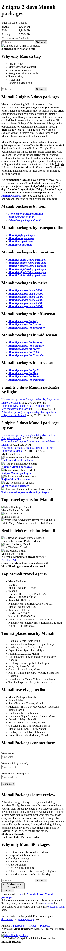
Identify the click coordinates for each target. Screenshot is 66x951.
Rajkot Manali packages (15, 479)
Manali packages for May (23, 373)
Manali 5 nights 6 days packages (27, 269)
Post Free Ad (8, 560)
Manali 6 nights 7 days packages (27, 272)
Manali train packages (21, 238)
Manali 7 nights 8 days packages (27, 275)
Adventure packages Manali (24, 220)
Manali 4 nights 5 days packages (27, 265)
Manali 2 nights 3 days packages (27, 259)
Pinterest (45, 925)
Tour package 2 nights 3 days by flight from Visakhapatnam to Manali (25, 407)
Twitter (32, 925)
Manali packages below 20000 (25, 299)
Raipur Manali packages (16, 473)
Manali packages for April (23, 370)
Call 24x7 (7, 890)
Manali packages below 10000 (25, 293)
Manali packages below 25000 (25, 303)
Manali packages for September (26, 327)
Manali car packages (20, 244)
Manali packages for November (26, 355)
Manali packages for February (26, 345)
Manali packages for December (26, 379)
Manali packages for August (24, 324)
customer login (56, 906)
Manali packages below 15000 (25, 296)
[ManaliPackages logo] (14, 935)
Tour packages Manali (21, 216)
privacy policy (26, 919)
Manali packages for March (24, 348)
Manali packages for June (23, 376)
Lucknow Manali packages (17, 460)
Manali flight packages (21, 235)
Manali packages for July (23, 321)
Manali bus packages (20, 241)
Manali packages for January (25, 342)
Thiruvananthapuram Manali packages (25, 492)
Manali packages (11, 195)
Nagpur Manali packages (16, 466)
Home (20, 893)
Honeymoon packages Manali (25, 213)
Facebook (18, 925)
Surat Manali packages (15, 485)
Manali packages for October (25, 351)
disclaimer (7, 919)
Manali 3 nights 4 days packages (27, 262)
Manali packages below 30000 (25, 306)
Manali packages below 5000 (25, 290)
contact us (48, 903)
